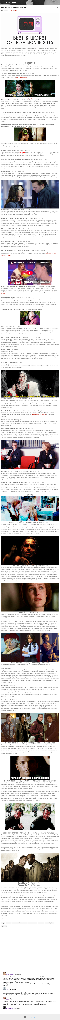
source (30, 98)
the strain (41, 923)
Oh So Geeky (10, 3)
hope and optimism (27, 114)
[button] (58, 8)
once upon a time (17, 923)
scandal (25, 923)
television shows (33, 923)
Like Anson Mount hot (21, 77)
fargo (3, 923)
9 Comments (14, 10)
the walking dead (49, 923)
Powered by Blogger (31, 1017)
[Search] (58, 3)
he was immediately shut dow (39, 414)
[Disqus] (30, 950)
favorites (9, 923)
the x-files (4, 926)
